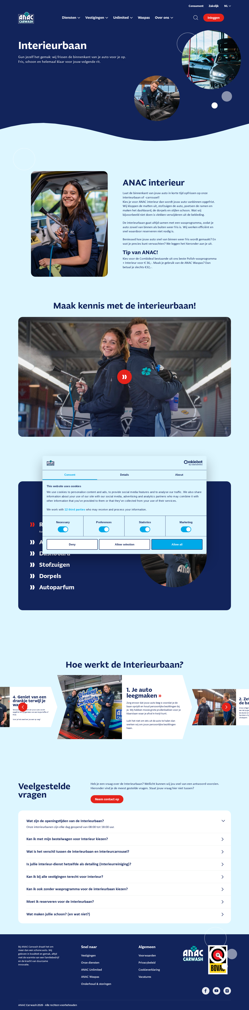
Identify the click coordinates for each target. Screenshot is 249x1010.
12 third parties (75, 509)
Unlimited (121, 17)
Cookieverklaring (149, 969)
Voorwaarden (147, 955)
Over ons (162, 17)
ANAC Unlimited (91, 969)
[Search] (195, 17)
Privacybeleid (147, 962)
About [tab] (179, 474)
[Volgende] (226, 707)
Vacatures (145, 976)
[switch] (104, 529)
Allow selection (124, 544)
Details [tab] (124, 474)
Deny (72, 544)
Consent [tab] (69, 474)
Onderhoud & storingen (96, 984)
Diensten (69, 17)
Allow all (177, 544)
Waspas (144, 17)
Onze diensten (90, 962)
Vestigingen (94, 17)
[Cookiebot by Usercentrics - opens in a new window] (187, 463)
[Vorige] (22, 707)
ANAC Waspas (90, 976)
